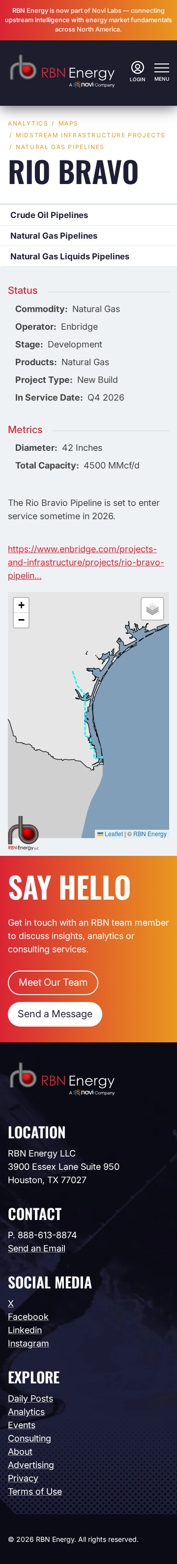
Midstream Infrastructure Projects (91, 135)
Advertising (31, 1465)
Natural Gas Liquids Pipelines (69, 256)
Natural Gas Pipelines (60, 147)
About (20, 1451)
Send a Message (55, 1014)
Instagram (28, 1343)
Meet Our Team (53, 982)
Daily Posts (30, 1398)
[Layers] (152, 609)
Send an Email (36, 1248)
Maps (69, 123)
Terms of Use (35, 1491)
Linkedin (25, 1330)
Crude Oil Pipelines (49, 215)
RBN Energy (150, 833)
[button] (21, 605)
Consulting (29, 1438)
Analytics (28, 123)
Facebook (28, 1317)
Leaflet (113, 833)
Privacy (23, 1478)
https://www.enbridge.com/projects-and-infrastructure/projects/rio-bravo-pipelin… (86, 562)
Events (21, 1425)
